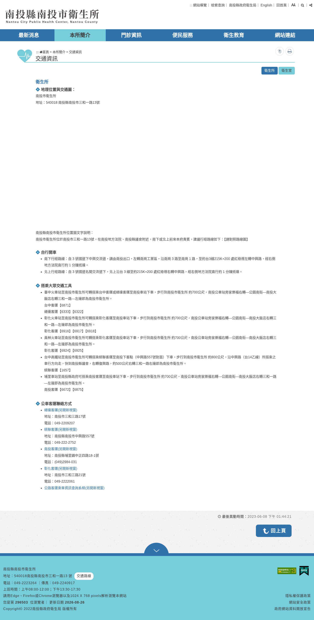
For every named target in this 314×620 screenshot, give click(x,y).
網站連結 (285, 35)
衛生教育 (234, 35)
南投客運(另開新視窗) (60, 449)
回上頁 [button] (278, 530)
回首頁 (281, 5)
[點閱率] (279, 51)
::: (191, 5)
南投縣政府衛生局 (242, 5)
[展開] (157, 549)
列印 (289, 51)
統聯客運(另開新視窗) (60, 429)
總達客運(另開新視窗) (60, 410)
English (266, 5)
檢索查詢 (218, 5)
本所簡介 (80, 35)
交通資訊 (75, 52)
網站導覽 (200, 5)
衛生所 (269, 70)
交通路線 (84, 576)
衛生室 (287, 70)
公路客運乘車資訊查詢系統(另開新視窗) (74, 488)
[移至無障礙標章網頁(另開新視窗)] (287, 570)
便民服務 (182, 35)
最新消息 (29, 35)
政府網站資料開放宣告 (292, 609)
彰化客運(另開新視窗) (60, 468)
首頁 (46, 52)
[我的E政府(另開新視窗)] (305, 571)
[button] (293, 5)
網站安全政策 (300, 602)
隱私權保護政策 (298, 596)
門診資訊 (131, 35)
